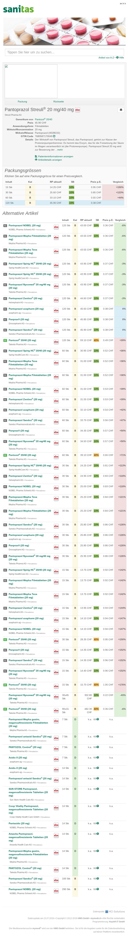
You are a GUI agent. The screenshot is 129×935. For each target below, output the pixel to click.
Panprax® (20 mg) (19, 319)
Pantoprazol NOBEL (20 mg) (25, 225)
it (125, 4)
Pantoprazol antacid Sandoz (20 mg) (30, 736)
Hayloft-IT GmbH (117, 922)
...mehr (59, 149)
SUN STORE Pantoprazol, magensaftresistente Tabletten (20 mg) (28, 792)
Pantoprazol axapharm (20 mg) (26, 308)
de (121, 4)
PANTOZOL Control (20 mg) (25, 747)
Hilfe (121, 57)
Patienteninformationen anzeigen (55, 156)
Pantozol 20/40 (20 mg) (22, 340)
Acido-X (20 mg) (18, 757)
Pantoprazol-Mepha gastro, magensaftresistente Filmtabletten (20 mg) (28, 722)
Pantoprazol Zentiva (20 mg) (25, 298)
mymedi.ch (96, 918)
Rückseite (58, 101)
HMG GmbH (83, 918)
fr (123, 4)
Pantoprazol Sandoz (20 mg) (25, 329)
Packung (22, 101)
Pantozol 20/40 (43, 119)
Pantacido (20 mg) (19, 823)
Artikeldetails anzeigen (50, 159)
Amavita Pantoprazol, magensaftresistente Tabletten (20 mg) (28, 837)
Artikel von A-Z (106, 57)
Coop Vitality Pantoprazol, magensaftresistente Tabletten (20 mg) (28, 809)
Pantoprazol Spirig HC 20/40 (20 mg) (30, 263)
